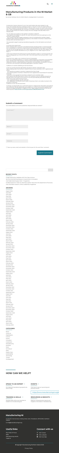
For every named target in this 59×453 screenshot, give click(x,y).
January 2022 (9, 285)
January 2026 (9, 203)
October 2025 (9, 208)
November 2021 (10, 289)
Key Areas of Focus (11, 432)
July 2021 (8, 295)
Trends (8, 357)
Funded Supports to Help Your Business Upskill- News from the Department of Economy (29, 182)
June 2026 (8, 194)
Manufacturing (10, 343)
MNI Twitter (42, 432)
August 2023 (9, 253)
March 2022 (9, 282)
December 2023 (10, 246)
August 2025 (9, 211)
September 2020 (10, 313)
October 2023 (9, 249)
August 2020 (9, 314)
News (7, 347)
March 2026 (9, 199)
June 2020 (8, 318)
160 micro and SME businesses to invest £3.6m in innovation (22, 179)
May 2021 (8, 299)
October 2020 (9, 311)
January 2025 (9, 223)
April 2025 (8, 218)
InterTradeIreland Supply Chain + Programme (18, 181)
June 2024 (8, 235)
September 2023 (10, 251)
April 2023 (8, 259)
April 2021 (8, 301)
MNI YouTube (43, 437)
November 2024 (10, 227)
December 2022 (10, 266)
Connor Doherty (11, 17)
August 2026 (9, 191)
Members (8, 345)
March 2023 (9, 261)
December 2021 (10, 287)
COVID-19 (8, 333)
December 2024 (10, 225)
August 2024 (9, 232)
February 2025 (9, 222)
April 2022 (8, 280)
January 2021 (9, 306)
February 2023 (10, 263)
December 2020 (10, 307)
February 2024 (10, 242)
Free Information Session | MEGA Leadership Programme (21, 184)
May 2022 (8, 278)
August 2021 (9, 294)
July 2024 (8, 234)
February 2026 (10, 201)
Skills (7, 350)
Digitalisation (9, 335)
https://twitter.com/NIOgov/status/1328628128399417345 (29, 89)
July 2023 (8, 254)
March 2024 (9, 241)
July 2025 (8, 213)
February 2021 (9, 304)
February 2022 (10, 283)
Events (8, 338)
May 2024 (8, 237)
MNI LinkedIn (43, 435)
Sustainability (9, 354)
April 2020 (8, 321)
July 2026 (8, 192)
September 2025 (10, 210)
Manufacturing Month (12, 436)
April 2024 (8, 239)
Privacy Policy (29, 448)
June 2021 (8, 297)
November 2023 (10, 247)
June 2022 (8, 277)
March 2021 (9, 302)
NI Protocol (9, 349)
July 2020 (8, 316)
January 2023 (9, 265)
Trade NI (8, 438)
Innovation (9, 340)
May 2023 (8, 258)
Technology (9, 355)
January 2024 (9, 244)
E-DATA (8, 336)
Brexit (26, 17)
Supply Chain (9, 352)
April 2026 (8, 198)
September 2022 (10, 271)
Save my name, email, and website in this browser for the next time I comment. (28, 147)
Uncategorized (32, 17)
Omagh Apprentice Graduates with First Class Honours (20, 177)
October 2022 (9, 270)
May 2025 (8, 217)
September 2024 (10, 230)
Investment (9, 342)
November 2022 (10, 268)
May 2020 (8, 319)
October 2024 (9, 228)
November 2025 (10, 206)
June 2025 (8, 215)
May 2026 (8, 196)
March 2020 (9, 323)
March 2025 (9, 220)
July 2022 (8, 275)
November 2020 (10, 309)
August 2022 (9, 273)
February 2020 (10, 325)
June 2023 (8, 256)
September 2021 (10, 292)
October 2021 (9, 290)
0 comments (40, 17)
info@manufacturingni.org (14, 422)
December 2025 (10, 204)
